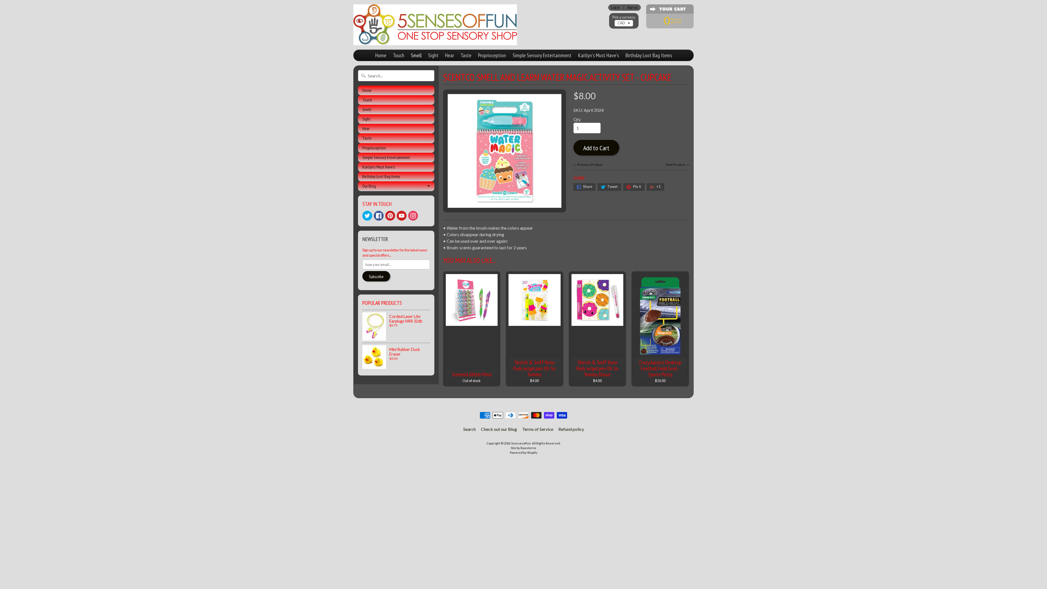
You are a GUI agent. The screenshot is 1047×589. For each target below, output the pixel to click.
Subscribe (376, 276)
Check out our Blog (499, 429)
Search (469, 429)
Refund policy (571, 429)
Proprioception (492, 55)
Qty (577, 119)
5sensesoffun (521, 443)
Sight (433, 55)
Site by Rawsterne (523, 448)
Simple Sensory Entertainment (542, 55)
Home (380, 55)
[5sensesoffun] (435, 24)
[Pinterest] (390, 216)
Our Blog (369, 186)
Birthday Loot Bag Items (648, 55)
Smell (416, 55)
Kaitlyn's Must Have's (598, 55)
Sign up (632, 7)
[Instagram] (413, 216)
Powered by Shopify (523, 452)
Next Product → (677, 165)
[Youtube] (402, 216)
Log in (615, 7)
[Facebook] (379, 216)
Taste (466, 55)
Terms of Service (537, 429)
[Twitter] (367, 216)
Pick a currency (623, 17)
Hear (449, 55)
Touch (398, 55)
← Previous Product (588, 165)
